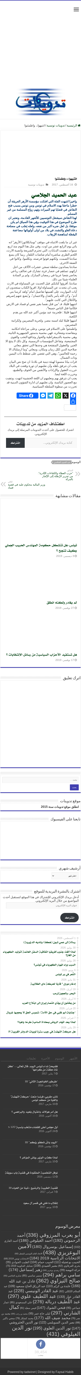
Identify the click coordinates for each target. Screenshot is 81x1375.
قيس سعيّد (28, 1308)
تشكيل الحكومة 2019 (19, 1266)
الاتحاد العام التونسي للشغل (28, 1253)
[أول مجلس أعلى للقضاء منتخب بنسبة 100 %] (69, 1131)
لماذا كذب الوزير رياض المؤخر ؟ (39, 1157)
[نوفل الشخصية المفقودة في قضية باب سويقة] (69, 1177)
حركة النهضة (70, 1270)
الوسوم (59, 1058)
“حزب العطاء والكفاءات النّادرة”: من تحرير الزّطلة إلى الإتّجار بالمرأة (55, 475)
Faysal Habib (64, 1372)
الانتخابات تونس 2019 (16, 1258)
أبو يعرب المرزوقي (53, 1235)
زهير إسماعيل (25, 1269)
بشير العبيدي (45, 1265)
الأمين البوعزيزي (49, 1249)
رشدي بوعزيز (51, 1270)
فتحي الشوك (51, 1308)
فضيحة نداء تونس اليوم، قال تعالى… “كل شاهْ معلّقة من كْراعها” (33, 1068)
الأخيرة (45, 1058)
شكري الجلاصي (12, 1276)
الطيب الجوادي (17, 1262)
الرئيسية (72, 125)
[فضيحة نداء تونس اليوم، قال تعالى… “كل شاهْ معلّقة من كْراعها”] (69, 1071)
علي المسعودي (21, 1302)
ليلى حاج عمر (39, 1313)
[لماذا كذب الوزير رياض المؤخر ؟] (69, 1162)
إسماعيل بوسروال (52, 1246)
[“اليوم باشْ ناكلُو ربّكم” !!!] (69, 1147)
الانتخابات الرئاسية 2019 (55, 1258)
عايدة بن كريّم (58, 1286)
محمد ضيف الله (52, 1318)
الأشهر (73, 1058)
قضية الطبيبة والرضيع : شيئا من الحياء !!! (33, 1187)
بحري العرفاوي (69, 1265)
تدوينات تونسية (56, 125)
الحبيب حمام (41, 1262)
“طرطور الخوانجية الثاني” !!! (41, 1081)
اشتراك (15, 442)
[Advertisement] (40, 46)
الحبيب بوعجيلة (67, 1262)
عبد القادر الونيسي (36, 1290)
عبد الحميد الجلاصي (54, 194)
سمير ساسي (32, 1275)
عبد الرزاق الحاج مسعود (26, 1286)
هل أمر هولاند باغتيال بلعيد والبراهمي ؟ (34, 1111)
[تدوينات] (40, 101)
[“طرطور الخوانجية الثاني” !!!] (69, 1086)
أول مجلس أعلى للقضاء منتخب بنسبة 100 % (33, 1127)
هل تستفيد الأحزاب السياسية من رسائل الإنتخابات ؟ (41, 654)
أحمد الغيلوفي (36, 1240)
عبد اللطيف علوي (32, 1296)
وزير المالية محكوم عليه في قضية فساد (26, 485)
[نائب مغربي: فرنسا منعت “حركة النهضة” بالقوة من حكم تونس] (69, 1101)
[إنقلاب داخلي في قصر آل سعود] (69, 1207)
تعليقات (31, 1058)
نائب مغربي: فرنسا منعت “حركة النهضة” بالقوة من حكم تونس (34, 1098)
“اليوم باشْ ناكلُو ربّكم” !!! (41, 1142)
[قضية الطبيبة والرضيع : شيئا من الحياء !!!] (69, 1192)
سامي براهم (61, 1274)
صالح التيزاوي (58, 1281)
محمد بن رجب (19, 1314)
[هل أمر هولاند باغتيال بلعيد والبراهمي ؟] (69, 1116)
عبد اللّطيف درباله (56, 1301)
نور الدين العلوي (52, 1328)
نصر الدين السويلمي (57, 1322)
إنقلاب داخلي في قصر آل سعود (40, 1203)
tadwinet (30, 1372)
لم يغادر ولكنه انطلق (62, 602)
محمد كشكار (25, 1318)
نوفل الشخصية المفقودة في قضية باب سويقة (31, 1172)
